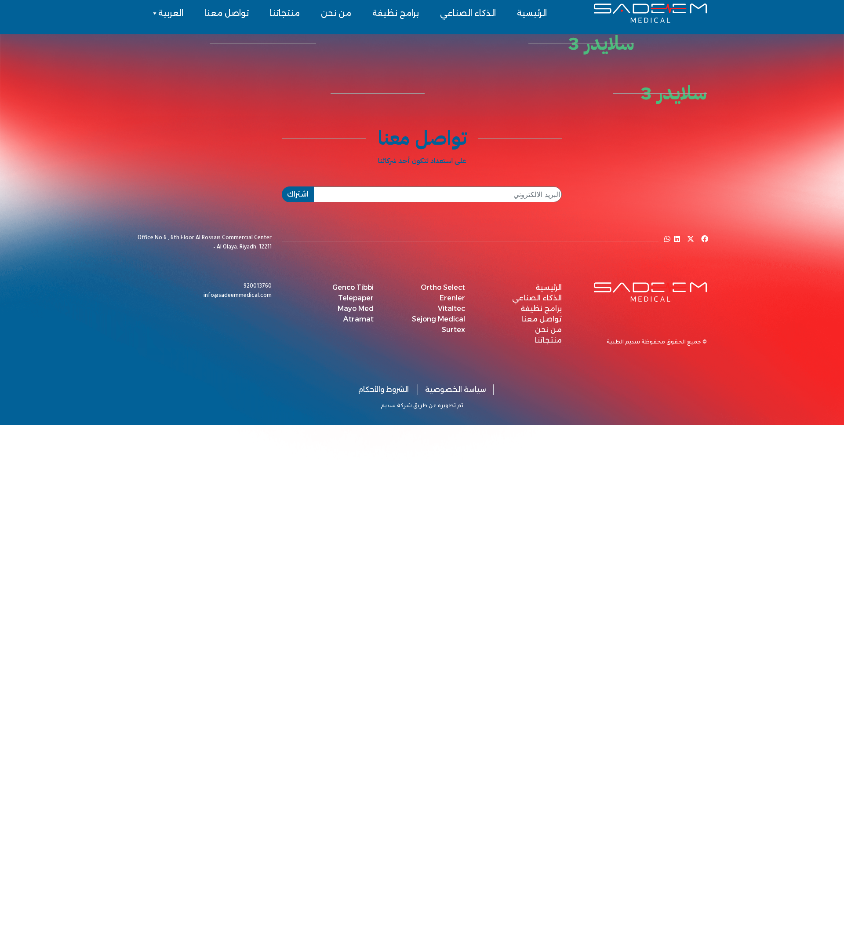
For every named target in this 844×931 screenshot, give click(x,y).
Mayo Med (356, 308)
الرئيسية (532, 13)
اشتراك (298, 194)
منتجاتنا (285, 13)
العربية (170, 13)
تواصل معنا (226, 13)
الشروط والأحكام (383, 389)
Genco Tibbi (353, 287)
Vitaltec (451, 308)
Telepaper (356, 298)
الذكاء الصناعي (468, 13)
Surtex (453, 329)
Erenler (452, 298)
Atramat (358, 319)
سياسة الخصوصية (455, 389)
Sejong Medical (438, 319)
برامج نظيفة (395, 13)
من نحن (336, 13)
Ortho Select (443, 287)
